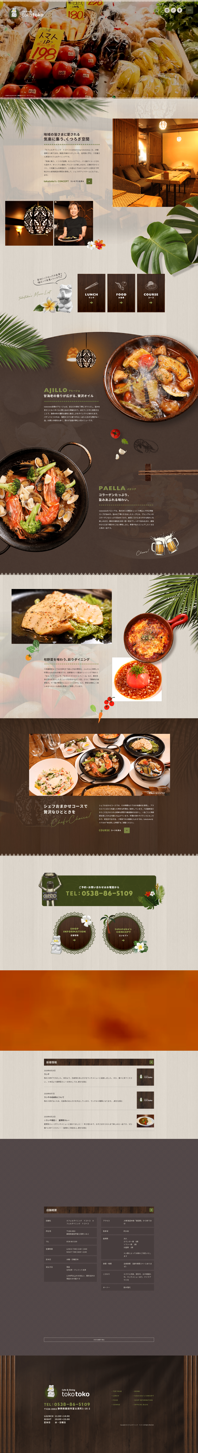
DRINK (137, 1391)
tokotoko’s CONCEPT (144, 1396)
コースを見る (114, 830)
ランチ (47, 1074)
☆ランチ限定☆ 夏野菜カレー (57, 1120)
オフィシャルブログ (173, 10)
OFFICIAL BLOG (141, 1404)
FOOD (115, 1400)
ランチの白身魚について (54, 1097)
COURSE (116, 1404)
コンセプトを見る (67, 181)
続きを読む (82, 1082)
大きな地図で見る (99, 1340)
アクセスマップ (180, 10)
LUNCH (116, 1396)
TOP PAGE (117, 1391)
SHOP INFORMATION (143, 1400)
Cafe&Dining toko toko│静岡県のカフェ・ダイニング (19, 95)
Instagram (167, 10)
